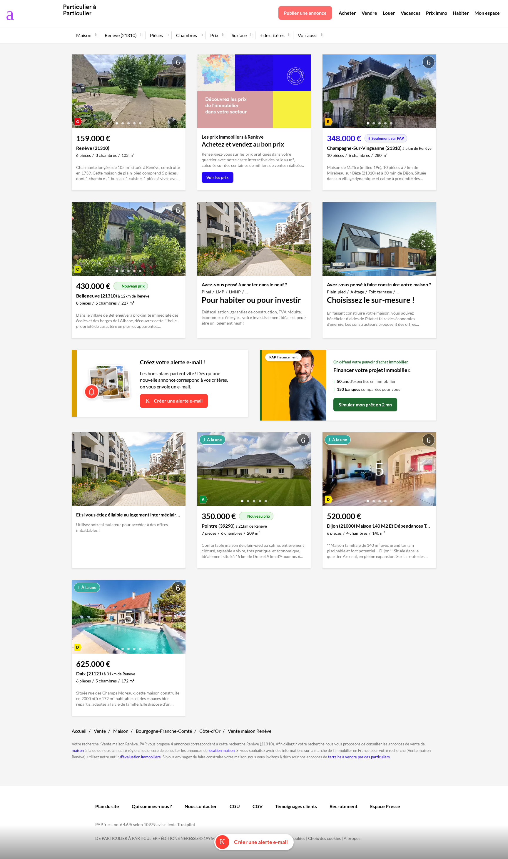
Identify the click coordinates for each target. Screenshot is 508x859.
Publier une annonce (305, 13)
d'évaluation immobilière (140, 757)
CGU (235, 806)
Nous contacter (201, 806)
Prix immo (436, 13)
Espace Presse (385, 806)
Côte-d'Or (209, 731)
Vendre (369, 13)
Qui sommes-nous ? (152, 806)
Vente (100, 731)
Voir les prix (217, 177)
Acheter (347, 13)
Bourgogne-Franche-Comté (164, 731)
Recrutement (343, 806)
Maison (120, 731)
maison (78, 750)
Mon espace (487, 13)
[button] (117, 121)
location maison (221, 750)
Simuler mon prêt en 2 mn (365, 404)
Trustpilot (186, 824)
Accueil (79, 731)
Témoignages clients (296, 806)
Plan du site (107, 806)
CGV (258, 806)
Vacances (410, 13)
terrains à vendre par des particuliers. (359, 757)
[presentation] (77, 93)
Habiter (461, 13)
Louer (389, 13)
